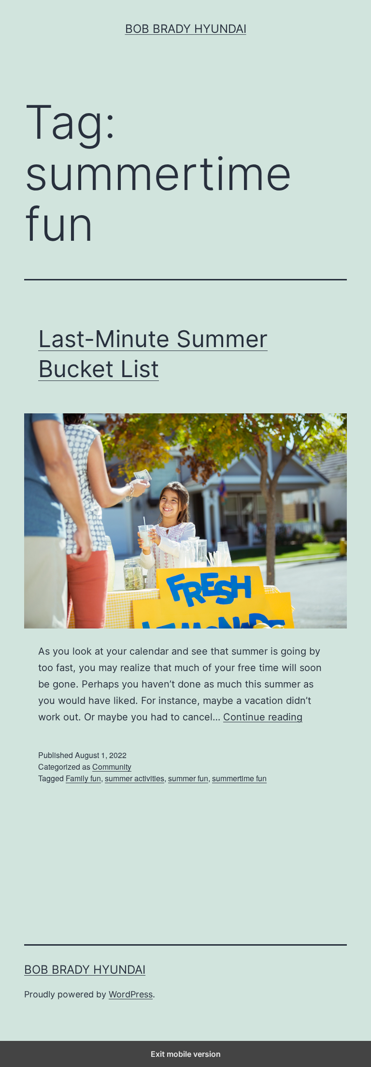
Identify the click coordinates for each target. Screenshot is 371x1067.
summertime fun (239, 778)
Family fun (83, 778)
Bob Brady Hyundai (185, 29)
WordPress (131, 994)
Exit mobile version (186, 1054)
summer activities (134, 778)
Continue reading (262, 717)
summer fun (188, 778)
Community (111, 766)
